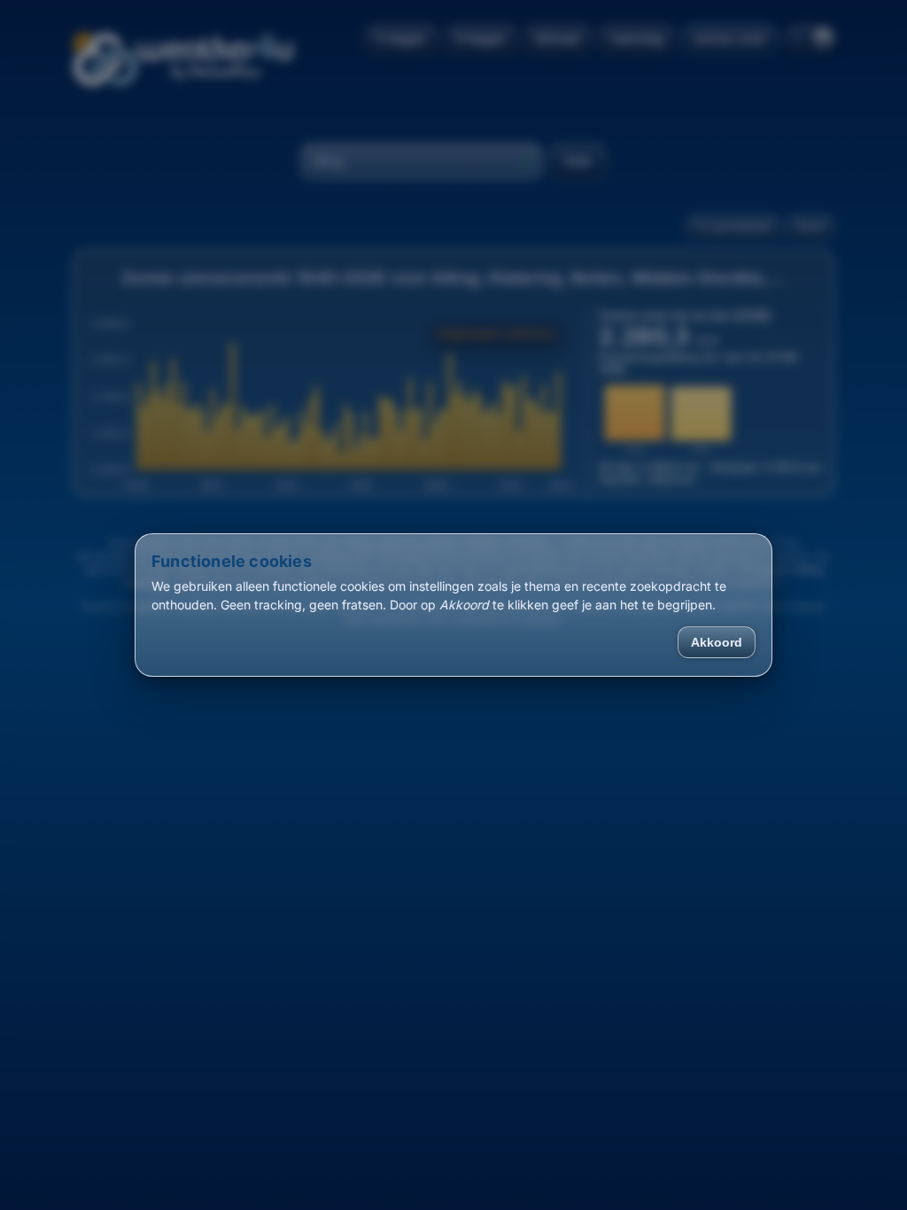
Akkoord (716, 642)
